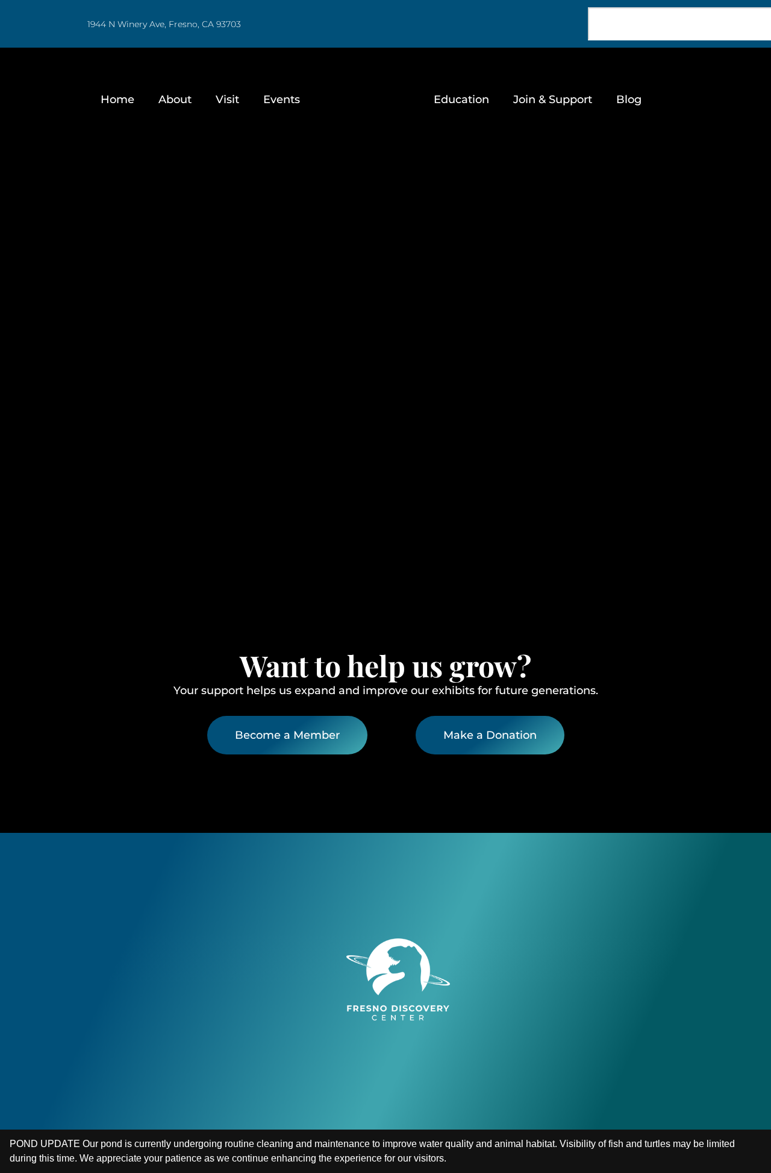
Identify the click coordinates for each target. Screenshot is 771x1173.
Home (117, 99)
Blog (628, 99)
